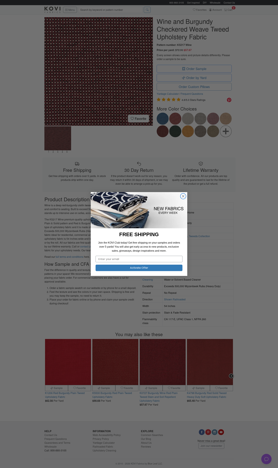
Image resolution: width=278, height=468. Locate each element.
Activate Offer (139, 268)
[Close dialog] (183, 196)
